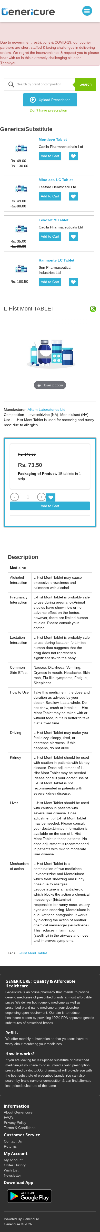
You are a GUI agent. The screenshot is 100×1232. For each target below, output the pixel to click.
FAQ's (9, 1117)
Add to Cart (50, 156)
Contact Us (13, 1141)
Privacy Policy (15, 1122)
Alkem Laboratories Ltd (46, 409)
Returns (10, 1146)
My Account (13, 1160)
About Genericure (18, 1112)
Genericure (31, 1219)
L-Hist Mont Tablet (32, 953)
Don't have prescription (48, 110)
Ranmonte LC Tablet (56, 260)
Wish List (11, 1170)
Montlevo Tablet (53, 139)
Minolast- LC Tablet (56, 180)
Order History (15, 1165)
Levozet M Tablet (53, 220)
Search (85, 84)
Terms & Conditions (19, 1128)
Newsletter (12, 1175)
